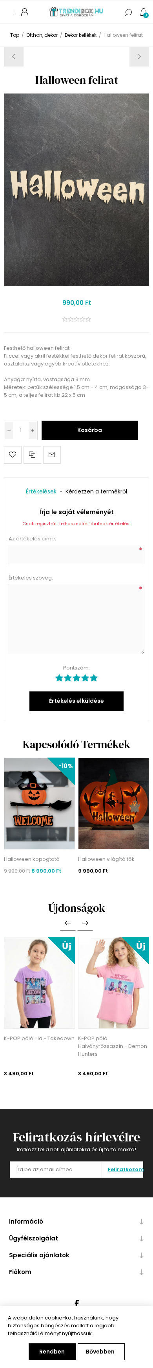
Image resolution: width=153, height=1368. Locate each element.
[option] (39, 1007)
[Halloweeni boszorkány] (139, 57)
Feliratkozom (125, 1169)
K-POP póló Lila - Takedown (39, 1038)
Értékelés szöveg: (31, 577)
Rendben (52, 1351)
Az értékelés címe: (32, 538)
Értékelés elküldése (76, 701)
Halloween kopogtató (32, 859)
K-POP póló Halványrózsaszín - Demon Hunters (112, 1046)
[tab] (41, 492)
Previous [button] (68, 923)
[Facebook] (76, 1304)
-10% (65, 766)
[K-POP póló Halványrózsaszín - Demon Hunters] (113, 982)
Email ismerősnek (52, 455)
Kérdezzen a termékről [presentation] (96, 491)
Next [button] (85, 923)
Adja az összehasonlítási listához (32, 455)
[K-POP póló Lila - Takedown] (39, 982)
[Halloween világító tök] (113, 803)
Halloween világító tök (106, 859)
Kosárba (89, 430)
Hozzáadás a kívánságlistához (13, 455)
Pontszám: (76, 667)
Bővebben (100, 1351)
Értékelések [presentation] (41, 491)
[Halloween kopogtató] (39, 803)
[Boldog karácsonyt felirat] (14, 57)
